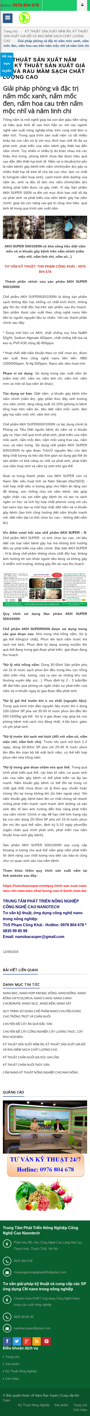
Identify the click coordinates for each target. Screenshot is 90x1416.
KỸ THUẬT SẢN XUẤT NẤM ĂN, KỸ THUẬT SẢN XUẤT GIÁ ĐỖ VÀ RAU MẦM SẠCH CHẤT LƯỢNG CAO (46, 36)
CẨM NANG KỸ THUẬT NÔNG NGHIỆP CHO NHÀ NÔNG (40, 1072)
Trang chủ (11, 31)
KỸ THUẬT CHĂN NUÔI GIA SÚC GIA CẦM (31, 1057)
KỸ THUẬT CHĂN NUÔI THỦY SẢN (26, 1065)
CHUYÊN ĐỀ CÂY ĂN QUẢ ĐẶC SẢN (27, 1024)
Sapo (6, 1400)
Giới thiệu (12, 1378)
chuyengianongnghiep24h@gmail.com (40, 1272)
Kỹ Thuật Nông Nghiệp (21, 1371)
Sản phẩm (12, 1364)
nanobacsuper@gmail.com (32, 1328)
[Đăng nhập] (82, 5)
